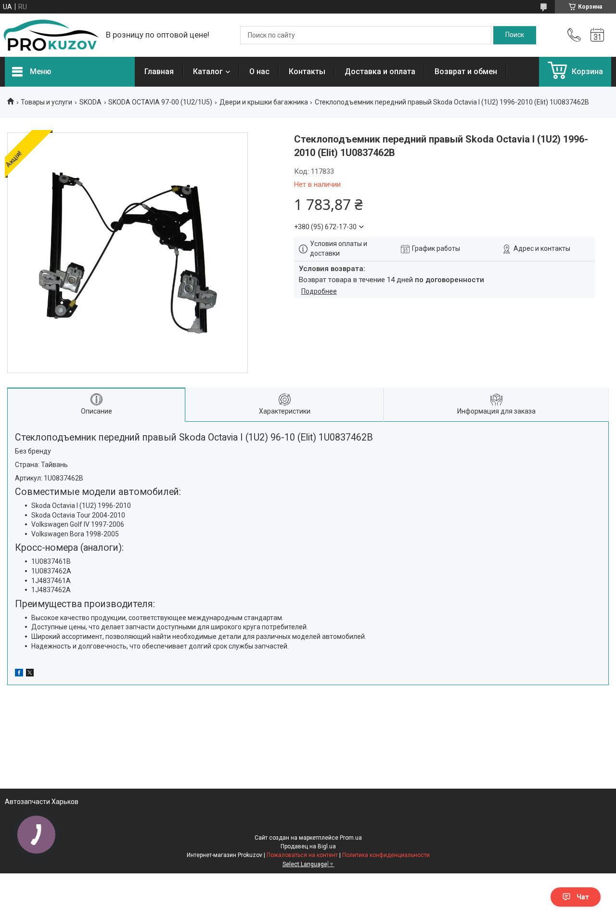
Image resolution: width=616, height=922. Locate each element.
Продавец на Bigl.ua (308, 846)
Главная (159, 71)
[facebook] (19, 674)
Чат (583, 897)
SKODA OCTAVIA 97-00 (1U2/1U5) (160, 102)
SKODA (90, 102)
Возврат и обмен (466, 71)
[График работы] (597, 35)
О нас (259, 71)
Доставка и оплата (380, 71)
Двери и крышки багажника (263, 102)
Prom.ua (351, 837)
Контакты (307, 71)
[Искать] (514, 35)
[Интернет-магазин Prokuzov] (50, 35)
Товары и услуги (46, 102)
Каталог (208, 71)
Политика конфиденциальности (386, 855)
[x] (30, 674)
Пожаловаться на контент (302, 855)
